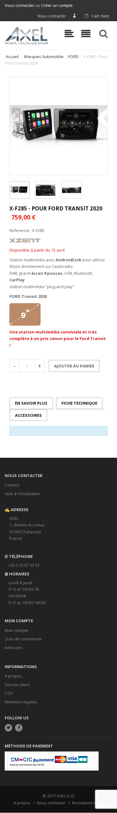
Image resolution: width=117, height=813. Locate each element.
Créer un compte (57, 5)
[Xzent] (25, 240)
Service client (17, 684)
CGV (9, 693)
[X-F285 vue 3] (71, 190)
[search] (104, 33)
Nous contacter (51, 16)
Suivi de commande (23, 639)
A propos (13, 676)
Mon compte (16, 630)
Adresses (14, 647)
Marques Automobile (44, 56)
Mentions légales (21, 702)
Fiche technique (79, 403)
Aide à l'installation (22, 493)
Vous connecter (19, 5)
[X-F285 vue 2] (45, 190)
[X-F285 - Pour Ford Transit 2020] (19, 190)
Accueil (12, 56)
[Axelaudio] (26, 35)
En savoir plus (31, 403)
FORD (73, 56)
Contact (12, 485)
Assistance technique (92, 803)
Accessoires (28, 415)
